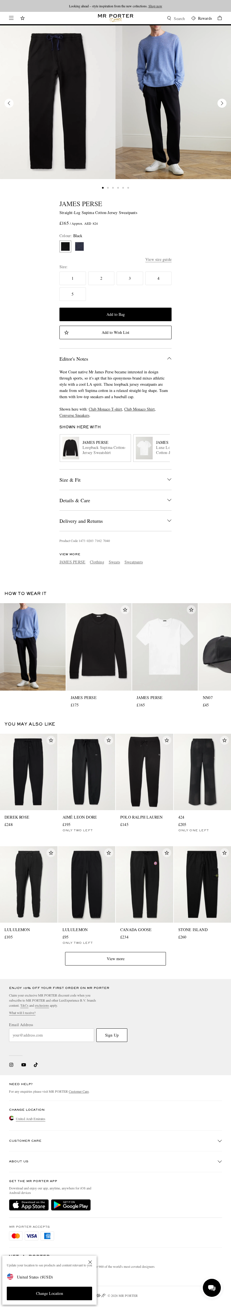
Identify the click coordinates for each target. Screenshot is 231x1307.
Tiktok (36, 1065)
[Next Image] (221, 103)
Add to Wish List (115, 332)
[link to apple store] (29, 1205)
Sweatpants (134, 562)
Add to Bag (115, 314)
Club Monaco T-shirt (105, 409)
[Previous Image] (9, 103)
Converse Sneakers (74, 415)
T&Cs (24, 1005)
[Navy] (79, 246)
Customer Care (79, 1091)
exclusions (42, 1005)
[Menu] (11, 18)
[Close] (90, 1262)
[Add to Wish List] (125, 609)
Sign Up (112, 1035)
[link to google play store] (71, 1205)
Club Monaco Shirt (139, 409)
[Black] (65, 246)
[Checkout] (217, 18)
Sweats (114, 562)
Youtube (23, 1065)
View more (116, 958)
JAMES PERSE (80, 203)
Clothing (97, 562)
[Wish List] (22, 18)
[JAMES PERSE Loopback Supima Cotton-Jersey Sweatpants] (57, 102)
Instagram (11, 1065)
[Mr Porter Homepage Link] (115, 18)
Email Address (21, 1024)
